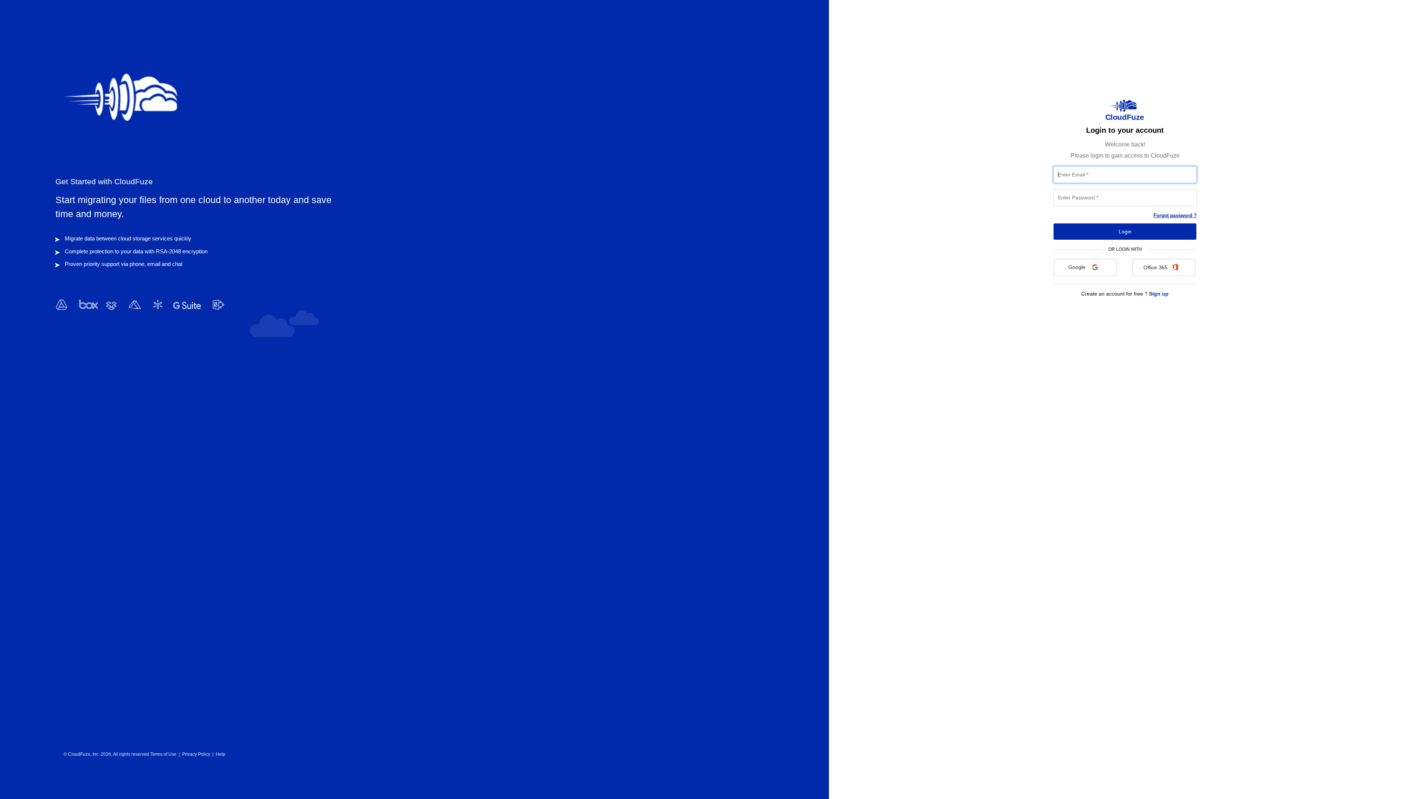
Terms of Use (163, 754)
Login (1125, 232)
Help (220, 754)
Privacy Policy (196, 754)
